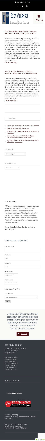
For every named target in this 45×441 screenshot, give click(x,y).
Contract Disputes (10, 365)
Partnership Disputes (11, 363)
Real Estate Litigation (11, 357)
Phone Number (9, 271)
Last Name (8, 263)
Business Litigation (11, 359)
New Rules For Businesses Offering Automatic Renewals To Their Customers (21, 72)
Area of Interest (9, 293)
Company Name (9, 246)
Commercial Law (10, 361)
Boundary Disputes (11, 367)
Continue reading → (12, 63)
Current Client (8, 289)
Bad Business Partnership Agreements (18, 128)
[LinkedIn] (27, 6)
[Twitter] (22, 6)
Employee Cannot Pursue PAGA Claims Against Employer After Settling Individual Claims (20, 136)
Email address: (9, 279)
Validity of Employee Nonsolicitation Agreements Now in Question (23, 132)
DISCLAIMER (8, 418)
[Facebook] (18, 6)
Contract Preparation (11, 369)
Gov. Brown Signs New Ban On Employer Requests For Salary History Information (20, 32)
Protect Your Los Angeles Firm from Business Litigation (23, 125)
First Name (8, 254)
